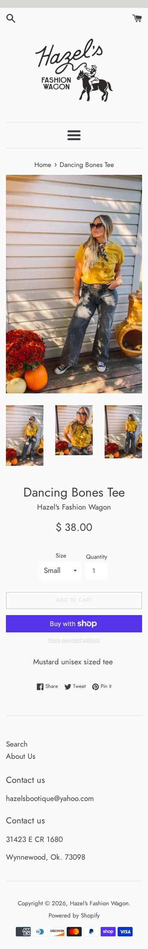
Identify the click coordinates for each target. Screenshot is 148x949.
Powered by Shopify (74, 915)
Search (17, 744)
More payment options (74, 640)
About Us (21, 756)
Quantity (96, 556)
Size (61, 555)
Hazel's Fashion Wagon (99, 903)
